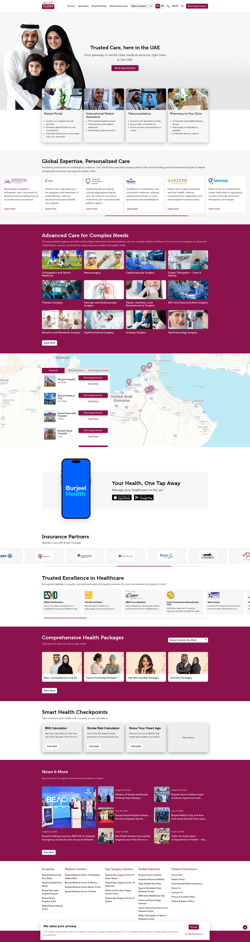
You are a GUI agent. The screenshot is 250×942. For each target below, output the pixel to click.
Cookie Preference (194, 934)
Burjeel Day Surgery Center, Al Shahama (120, 884)
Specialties (83, 6)
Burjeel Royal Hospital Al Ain (49, 900)
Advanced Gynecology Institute (149, 902)
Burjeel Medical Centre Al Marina (81, 883)
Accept (193, 927)
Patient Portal (178, 879)
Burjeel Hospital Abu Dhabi (52, 884)
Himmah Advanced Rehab (151, 879)
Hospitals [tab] (53, 370)
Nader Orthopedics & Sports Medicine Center (152, 917)
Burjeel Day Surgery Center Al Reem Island (119, 877)
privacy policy (160, 932)
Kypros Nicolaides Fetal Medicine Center (149, 890)
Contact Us (176, 892)
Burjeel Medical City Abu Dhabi (51, 877)
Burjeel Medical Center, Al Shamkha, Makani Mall (82, 877)
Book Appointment (197, 6)
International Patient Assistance (186, 884)
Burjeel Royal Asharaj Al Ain (52, 907)
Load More (49, 343)
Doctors (71, 6)
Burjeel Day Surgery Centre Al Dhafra (119, 900)
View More (49, 690)
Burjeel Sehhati (99, 6)
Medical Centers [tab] (76, 370)
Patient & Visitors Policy (182, 901)
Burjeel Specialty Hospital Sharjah (50, 892)
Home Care (177, 875)
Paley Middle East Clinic (149, 884)
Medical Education (119, 6)
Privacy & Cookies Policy (183, 897)
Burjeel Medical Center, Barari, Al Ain (83, 887)
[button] (142, 6)
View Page (93, 384)
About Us (176, 888)
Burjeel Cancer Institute (150, 875)
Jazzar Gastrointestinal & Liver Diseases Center (153, 909)
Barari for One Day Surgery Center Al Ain (118, 892)
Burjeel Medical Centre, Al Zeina (80, 891)
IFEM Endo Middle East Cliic (151, 896)
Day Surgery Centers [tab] (99, 370)
